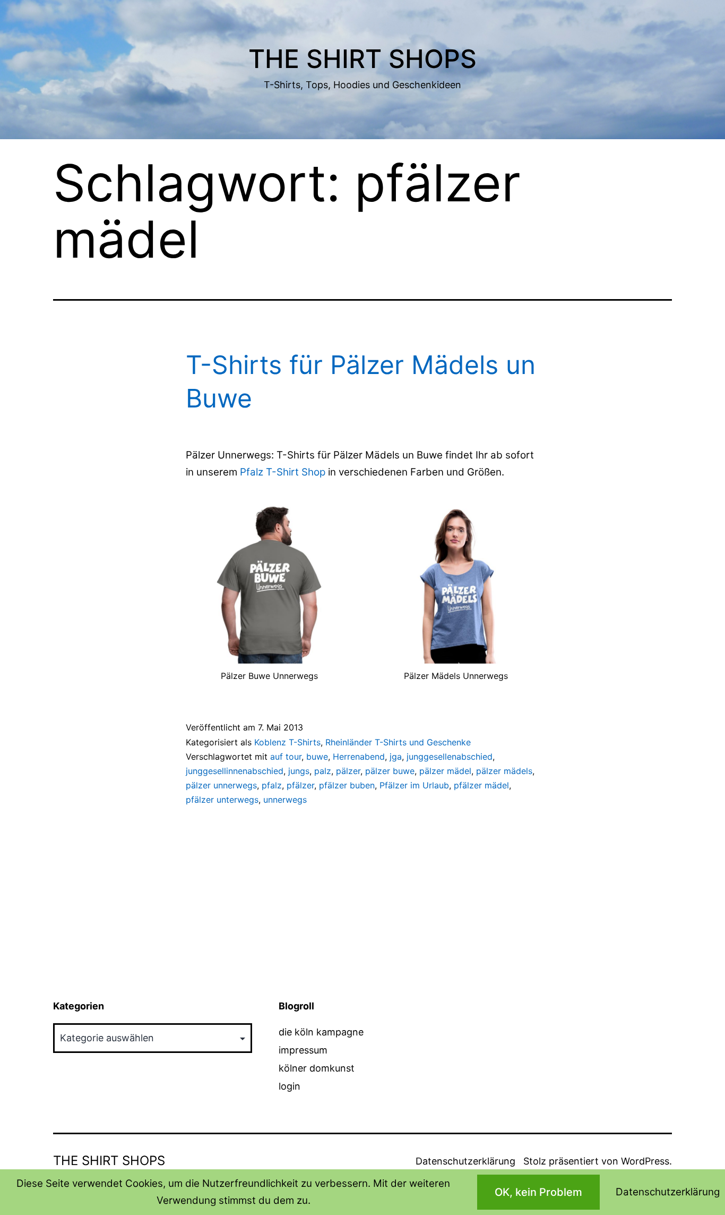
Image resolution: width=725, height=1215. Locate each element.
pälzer (348, 771)
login (289, 1086)
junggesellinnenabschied (234, 771)
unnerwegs (285, 799)
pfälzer (300, 785)
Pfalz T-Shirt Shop (282, 472)
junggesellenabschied (450, 756)
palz (322, 771)
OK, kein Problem (538, 1192)
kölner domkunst (317, 1068)
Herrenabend (359, 756)
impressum (303, 1050)
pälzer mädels (504, 771)
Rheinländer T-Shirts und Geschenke (398, 742)
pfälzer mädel (481, 785)
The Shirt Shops (362, 58)
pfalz (272, 785)
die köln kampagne (321, 1032)
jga (396, 756)
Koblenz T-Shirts (287, 742)
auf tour (285, 756)
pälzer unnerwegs (221, 785)
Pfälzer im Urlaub (414, 785)
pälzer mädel (445, 771)
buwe (317, 756)
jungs (298, 771)
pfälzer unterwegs (222, 799)
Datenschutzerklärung (465, 1161)
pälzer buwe (390, 771)
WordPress (645, 1161)
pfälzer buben (347, 785)
